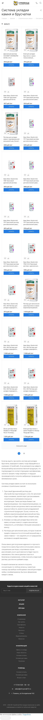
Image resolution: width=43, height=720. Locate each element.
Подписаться (34, 590)
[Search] (40, 3)
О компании (21, 619)
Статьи (21, 633)
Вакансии (21, 639)
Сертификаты (21, 625)
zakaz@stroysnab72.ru (23, 689)
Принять (5, 718)
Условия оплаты (21, 655)
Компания (21, 615)
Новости (21, 627)
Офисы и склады (21, 650)
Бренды (21, 608)
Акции (21, 604)
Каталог (21, 600)
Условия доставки (21, 658)
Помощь (21, 668)
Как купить (21, 622)
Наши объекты (21, 652)
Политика (21, 661)
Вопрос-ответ (21, 677)
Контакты (21, 630)
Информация (21, 646)
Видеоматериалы (21, 636)
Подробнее (26, 714)
